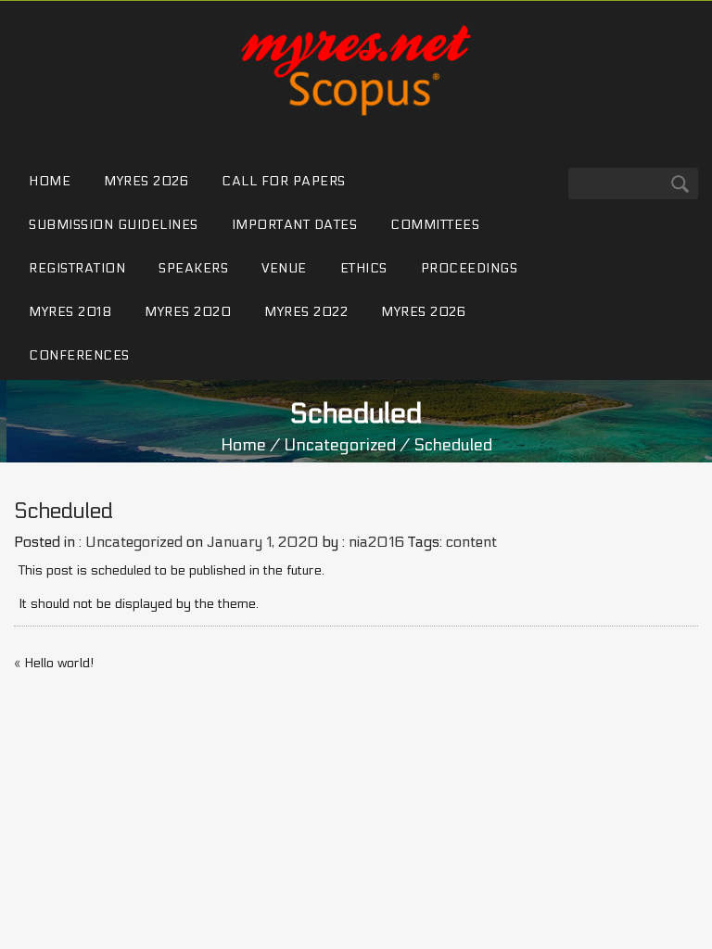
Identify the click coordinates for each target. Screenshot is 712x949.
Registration (77, 268)
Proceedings (469, 268)
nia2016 (376, 541)
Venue (284, 268)
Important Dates (295, 225)
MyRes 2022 (306, 312)
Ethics (364, 268)
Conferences (79, 355)
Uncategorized (340, 445)
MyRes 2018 (70, 312)
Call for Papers (284, 181)
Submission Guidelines (113, 225)
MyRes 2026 (146, 181)
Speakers (193, 268)
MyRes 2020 (188, 312)
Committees (434, 225)
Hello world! (59, 663)
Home (49, 181)
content (471, 541)
